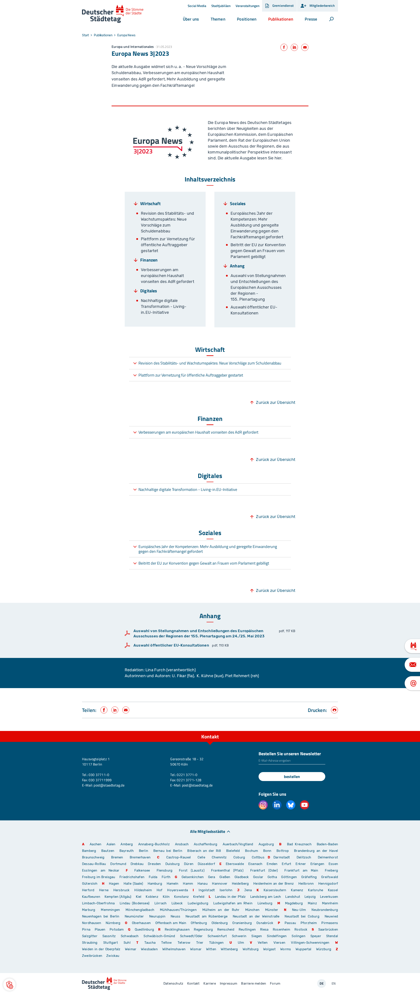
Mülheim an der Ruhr (220, 910)
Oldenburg (220, 923)
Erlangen (317, 864)
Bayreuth (126, 851)
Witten (211, 949)
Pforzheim (309, 923)
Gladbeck (241, 877)
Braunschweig (93, 857)
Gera (211, 877)
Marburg (88, 910)
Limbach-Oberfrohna (98, 903)
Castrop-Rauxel (178, 857)
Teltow (166, 943)
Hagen (114, 884)
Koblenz (152, 897)
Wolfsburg (251, 949)
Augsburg (266, 844)
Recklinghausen (177, 929)
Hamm (188, 884)
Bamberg (89, 851)
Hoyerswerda (177, 890)
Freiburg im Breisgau (98, 877)
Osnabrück (264, 923)
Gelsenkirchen (193, 877)
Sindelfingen (277, 936)
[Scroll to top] (333, 731)
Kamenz (297, 890)
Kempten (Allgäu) (118, 897)
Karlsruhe (315, 890)
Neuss (175, 916)
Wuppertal (304, 949)
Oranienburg (242, 923)
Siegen (256, 936)
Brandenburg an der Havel (316, 851)
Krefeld (198, 897)
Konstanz (181, 897)
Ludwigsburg (198, 903)
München (252, 910)
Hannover (219, 884)
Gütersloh (90, 884)
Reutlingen (247, 929)
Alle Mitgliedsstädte (207, 831)
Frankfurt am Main (301, 870)
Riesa (264, 929)
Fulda (153, 877)
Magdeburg (294, 903)
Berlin (143, 851)
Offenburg (199, 923)
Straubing (90, 943)
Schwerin (239, 936)
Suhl (127, 943)
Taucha (150, 943)
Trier (199, 943)
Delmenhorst (328, 857)
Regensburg (203, 929)
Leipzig (310, 897)
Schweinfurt (217, 936)
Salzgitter (89, 936)
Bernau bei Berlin (168, 851)
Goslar (258, 877)
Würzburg (323, 949)
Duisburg (172, 864)
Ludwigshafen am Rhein (232, 903)
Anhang (237, 266)
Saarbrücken (328, 929)
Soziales (237, 203)
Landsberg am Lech (265, 897)
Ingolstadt (207, 890)
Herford (88, 890)
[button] (190, 19)
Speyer (315, 936)
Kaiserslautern (275, 890)
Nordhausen (91, 923)
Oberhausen (141, 923)
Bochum (251, 851)
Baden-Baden (327, 844)
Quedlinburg (144, 929)
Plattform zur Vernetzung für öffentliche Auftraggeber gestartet (190, 375)
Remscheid (225, 929)
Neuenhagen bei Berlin (100, 916)
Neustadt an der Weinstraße (256, 916)
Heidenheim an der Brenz (273, 884)
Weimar (130, 949)
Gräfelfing (309, 877)
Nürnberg (113, 923)
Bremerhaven (140, 857)
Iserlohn (226, 890)
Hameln (172, 884)
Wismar (195, 949)
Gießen (224, 877)
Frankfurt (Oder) (264, 870)
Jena (248, 890)
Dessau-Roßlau (94, 864)
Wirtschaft (150, 203)
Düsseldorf (206, 864)
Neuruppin (157, 916)
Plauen (100, 929)
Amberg (127, 844)
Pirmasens (329, 923)
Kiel (139, 897)
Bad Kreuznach (299, 844)
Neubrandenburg (325, 910)
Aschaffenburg (205, 844)
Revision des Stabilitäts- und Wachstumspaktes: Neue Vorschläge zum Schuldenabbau (209, 363)
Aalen (111, 844)
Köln (166, 897)
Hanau (203, 884)
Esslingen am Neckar (100, 870)
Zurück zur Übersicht (275, 402)
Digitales (148, 290)
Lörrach (160, 903)
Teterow (184, 943)
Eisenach (255, 864)
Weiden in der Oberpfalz (102, 949)
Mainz (312, 903)
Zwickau (112, 956)
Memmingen (110, 910)
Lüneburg (264, 903)
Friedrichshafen (131, 877)
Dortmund (118, 864)
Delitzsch (304, 857)
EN (334, 983)
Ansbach (182, 844)
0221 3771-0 (187, 774)
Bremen (117, 857)
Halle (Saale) (133, 884)
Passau (290, 923)
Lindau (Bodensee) (134, 903)
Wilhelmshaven (174, 949)
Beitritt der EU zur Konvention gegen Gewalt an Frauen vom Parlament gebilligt (203, 563)
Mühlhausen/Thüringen (178, 910)
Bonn (267, 851)
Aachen (95, 844)
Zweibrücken (92, 956)
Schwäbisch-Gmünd (159, 936)
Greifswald (329, 877)
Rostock (300, 929)
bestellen (292, 777)
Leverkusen (329, 897)
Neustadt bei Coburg (302, 916)
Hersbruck (121, 890)
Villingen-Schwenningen (310, 943)
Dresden (154, 864)
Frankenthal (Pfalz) (227, 870)
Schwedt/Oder (191, 936)
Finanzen (149, 260)
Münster (271, 910)
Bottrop (282, 851)
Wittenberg (229, 949)
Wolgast (269, 949)
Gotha (272, 877)
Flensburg (165, 870)
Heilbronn (306, 884)
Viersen (279, 943)
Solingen (298, 936)
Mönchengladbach (140, 910)
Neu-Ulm (299, 910)
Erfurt (286, 864)
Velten (263, 943)
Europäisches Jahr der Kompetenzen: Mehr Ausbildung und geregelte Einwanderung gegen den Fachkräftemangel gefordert (207, 549)
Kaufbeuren (91, 897)
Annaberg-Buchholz (154, 844)
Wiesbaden (149, 949)
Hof (160, 890)
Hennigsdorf (328, 884)
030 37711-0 (99, 774)
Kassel (333, 890)
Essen (333, 864)
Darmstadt (281, 857)
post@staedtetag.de (109, 785)
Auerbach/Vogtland (238, 844)
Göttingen (289, 877)
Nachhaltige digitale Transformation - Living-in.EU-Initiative (187, 489)
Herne (103, 890)
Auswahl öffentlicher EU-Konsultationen (171, 645)
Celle (201, 857)
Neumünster (134, 916)
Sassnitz (109, 936)
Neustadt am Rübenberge (207, 916)
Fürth (166, 877)
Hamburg (155, 884)
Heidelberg (240, 884)
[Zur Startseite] (113, 14)
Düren (188, 864)
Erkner (301, 864)
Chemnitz (219, 857)
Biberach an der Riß (204, 851)
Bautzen (107, 851)
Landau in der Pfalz (230, 897)
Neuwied (331, 916)
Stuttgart (110, 943)
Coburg (239, 857)
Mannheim (330, 903)
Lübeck (178, 903)
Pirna (86, 929)
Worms (285, 949)
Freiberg (331, 870)
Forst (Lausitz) (192, 870)
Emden (272, 864)
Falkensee (142, 870)
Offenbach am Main (170, 923)
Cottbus (258, 857)
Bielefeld (233, 851)
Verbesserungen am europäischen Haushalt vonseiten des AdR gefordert (198, 432)
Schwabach (130, 936)
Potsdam (117, 929)
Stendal (332, 936)
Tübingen (216, 943)
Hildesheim (143, 890)
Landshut (292, 897)
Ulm (241, 943)
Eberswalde (235, 864)
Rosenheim (281, 929)
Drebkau (138, 864)
